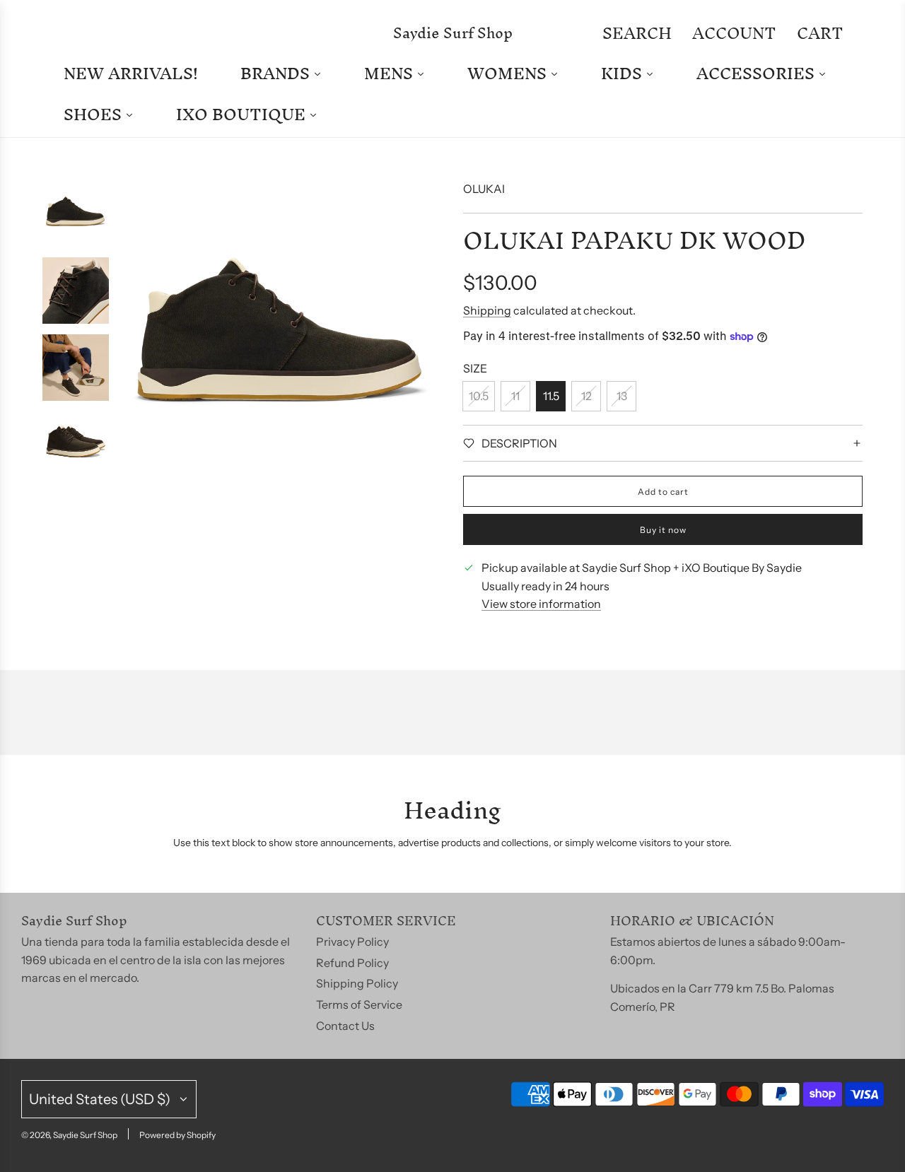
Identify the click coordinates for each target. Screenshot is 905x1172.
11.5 (551, 396)
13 (622, 396)
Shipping (487, 310)
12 (586, 396)
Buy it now (663, 530)
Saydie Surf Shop (453, 33)
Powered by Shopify (177, 1135)
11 (515, 396)
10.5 (479, 396)
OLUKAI (484, 189)
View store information (541, 604)
